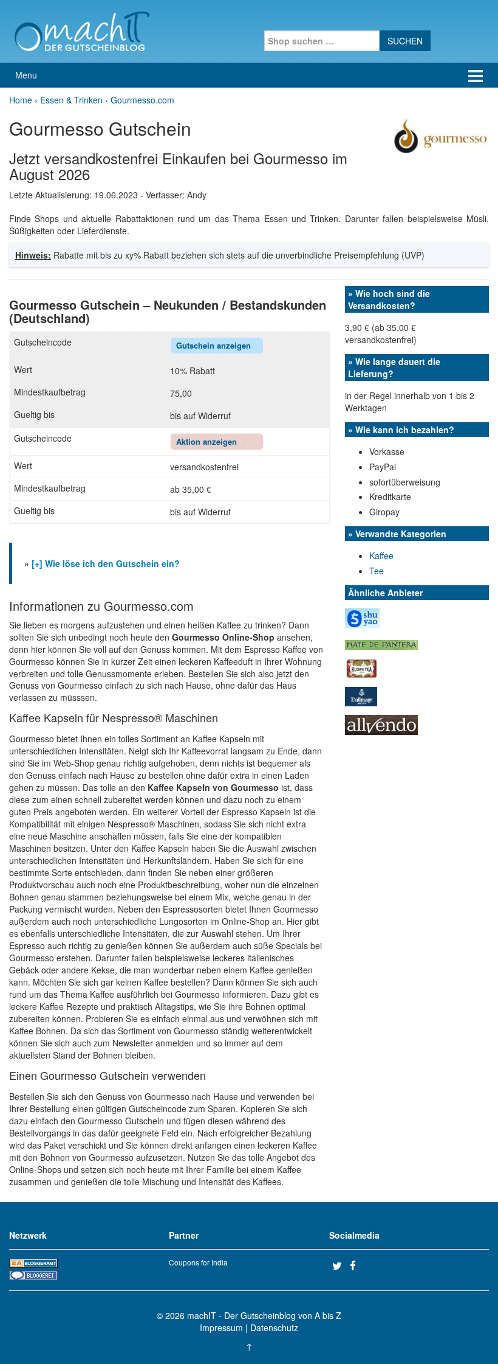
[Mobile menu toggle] (475, 75)
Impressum (221, 1327)
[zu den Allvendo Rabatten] (381, 723)
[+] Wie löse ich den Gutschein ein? (106, 563)
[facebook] (357, 1265)
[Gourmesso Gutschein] (440, 135)
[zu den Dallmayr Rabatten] (361, 695)
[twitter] (339, 1265)
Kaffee (381, 555)
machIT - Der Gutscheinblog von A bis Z (264, 1315)
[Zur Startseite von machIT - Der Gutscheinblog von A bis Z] (81, 30)
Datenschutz (274, 1327)
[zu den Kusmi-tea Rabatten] (361, 667)
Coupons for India (198, 1262)
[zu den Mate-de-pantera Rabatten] (381, 643)
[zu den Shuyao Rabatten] (362, 617)
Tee (376, 571)
